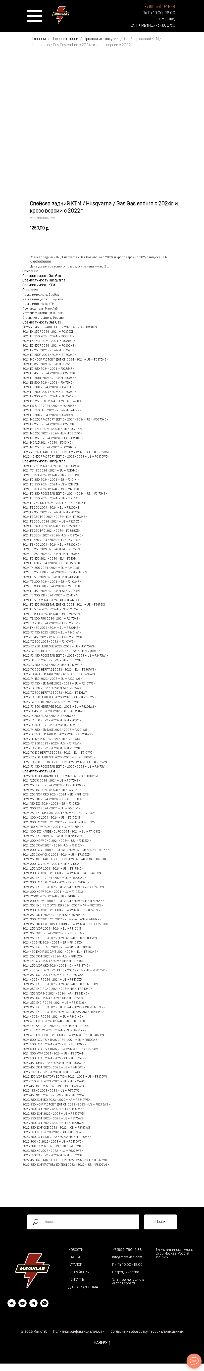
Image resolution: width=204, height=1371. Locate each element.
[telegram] (33, 1306)
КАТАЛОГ (75, 1265)
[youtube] (22, 1306)
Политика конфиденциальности (78, 1332)
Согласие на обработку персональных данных (146, 1332)
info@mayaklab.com (127, 1257)
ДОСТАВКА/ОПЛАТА (83, 1287)
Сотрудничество (125, 1272)
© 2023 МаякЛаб (34, 1332)
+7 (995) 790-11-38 (127, 1250)
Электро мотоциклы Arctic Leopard (128, 1281)
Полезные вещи (64, 39)
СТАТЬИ (74, 1257)
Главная (39, 39)
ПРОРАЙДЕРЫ (78, 1272)
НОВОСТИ (75, 1250)
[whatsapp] (44, 1306)
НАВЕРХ (100, 1343)
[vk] (11, 1306)
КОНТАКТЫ (76, 1280)
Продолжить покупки (101, 39)
